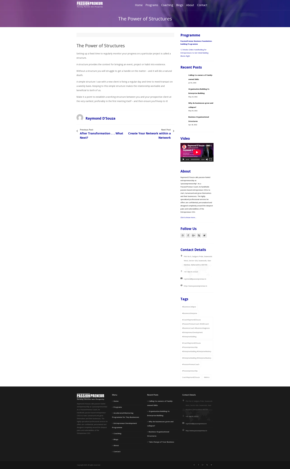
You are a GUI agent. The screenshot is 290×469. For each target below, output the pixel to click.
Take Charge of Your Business (161, 442)
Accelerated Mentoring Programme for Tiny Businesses (125, 415)
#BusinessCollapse (189, 307)
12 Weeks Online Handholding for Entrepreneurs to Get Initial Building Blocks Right (194, 52)
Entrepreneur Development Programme (124, 425)
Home (116, 401)
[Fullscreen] (210, 159)
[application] (197, 152)
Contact (117, 451)
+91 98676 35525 (191, 272)
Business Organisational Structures (158, 434)
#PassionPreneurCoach (190, 364)
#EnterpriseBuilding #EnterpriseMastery (196, 358)
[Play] (183, 159)
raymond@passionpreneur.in (195, 279)
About (116, 445)
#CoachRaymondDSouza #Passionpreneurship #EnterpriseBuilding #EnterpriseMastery (196, 347)
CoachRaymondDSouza (191, 377)
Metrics (206, 377)
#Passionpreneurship (190, 371)
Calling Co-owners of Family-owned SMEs (160, 403)
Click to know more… (188, 217)
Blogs (116, 439)
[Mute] (207, 159)
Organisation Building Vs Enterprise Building (158, 413)
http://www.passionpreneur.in (195, 286)
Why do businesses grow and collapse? (160, 423)
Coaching (117, 433)
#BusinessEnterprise (189, 313)
